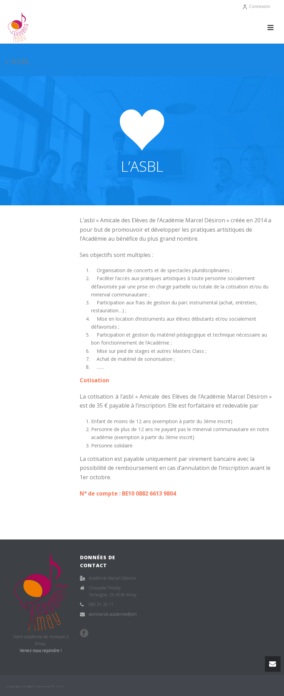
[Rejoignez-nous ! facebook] (84, 633)
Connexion (259, 6)
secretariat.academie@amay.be (118, 614)
